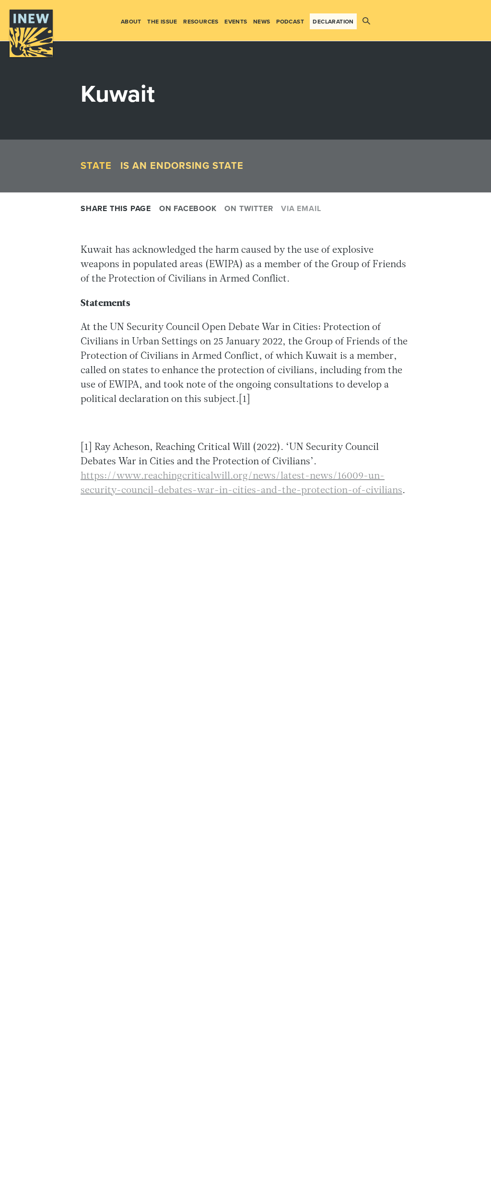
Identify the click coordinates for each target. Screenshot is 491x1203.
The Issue (162, 21)
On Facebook (188, 208)
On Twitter (248, 208)
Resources (201, 21)
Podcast (290, 21)
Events (235, 21)
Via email (301, 208)
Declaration (333, 21)
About (131, 21)
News (261, 21)
